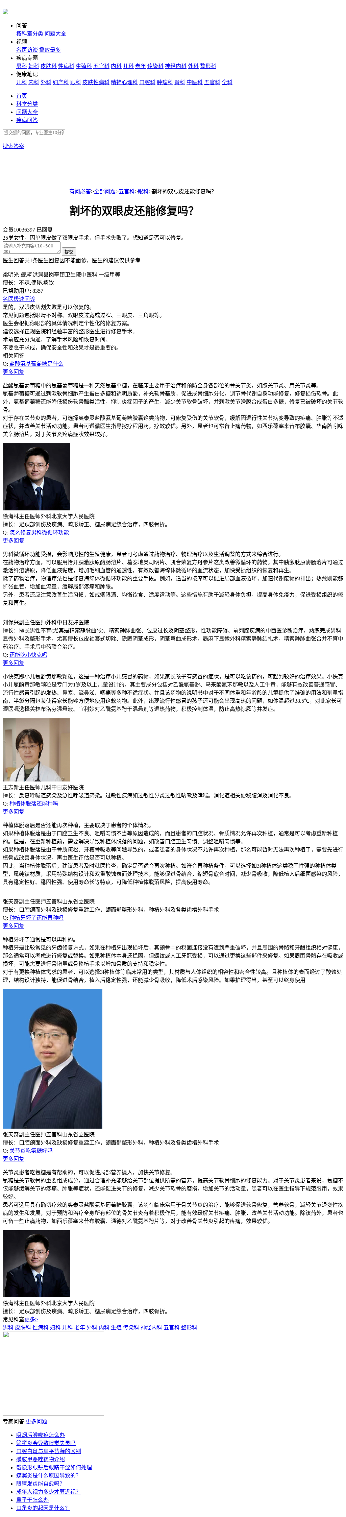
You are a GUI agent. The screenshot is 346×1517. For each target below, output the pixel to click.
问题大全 (55, 34)
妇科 (33, 66)
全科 (227, 82)
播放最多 (50, 50)
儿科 (128, 66)
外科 (193, 66)
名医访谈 (27, 50)
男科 (21, 66)
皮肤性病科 (95, 82)
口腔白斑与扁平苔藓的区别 (48, 1451)
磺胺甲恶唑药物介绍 (40, 1459)
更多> (31, 1319)
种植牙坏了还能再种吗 (36, 918)
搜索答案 (13, 146)
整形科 (208, 66)
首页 (21, 96)
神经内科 (176, 66)
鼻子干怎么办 (32, 1500)
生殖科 (84, 66)
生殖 (116, 1327)
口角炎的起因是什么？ (43, 1508)
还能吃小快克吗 (28, 655)
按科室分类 (29, 34)
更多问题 (36, 1421)
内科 (116, 66)
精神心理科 (124, 82)
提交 (69, 252)
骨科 (179, 82)
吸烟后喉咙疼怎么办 (40, 1435)
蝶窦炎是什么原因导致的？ (48, 1475)
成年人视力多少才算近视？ (48, 1492)
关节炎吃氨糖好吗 (31, 1151)
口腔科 (147, 82)
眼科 (75, 82)
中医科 (195, 82)
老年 (140, 66)
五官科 (101, 66)
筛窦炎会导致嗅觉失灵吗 (46, 1443)
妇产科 (61, 82)
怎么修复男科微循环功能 (39, 532)
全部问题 (105, 191)
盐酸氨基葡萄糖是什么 (36, 364)
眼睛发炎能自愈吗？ (40, 1484)
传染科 (155, 66)
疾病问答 (27, 120)
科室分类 (27, 104)
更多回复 (13, 372)
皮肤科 (49, 66)
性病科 (66, 66)
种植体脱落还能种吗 (33, 803)
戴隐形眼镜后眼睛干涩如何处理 (54, 1467)
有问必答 (80, 191)
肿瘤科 (165, 82)
